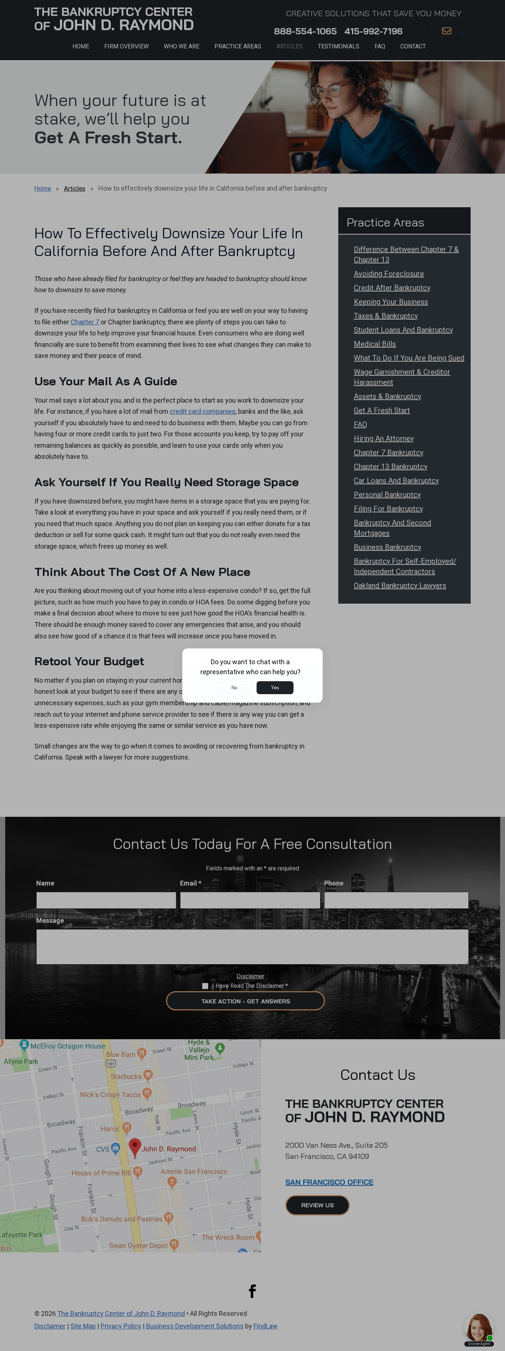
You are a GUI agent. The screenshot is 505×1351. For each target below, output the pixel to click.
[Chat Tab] (252, 675)
